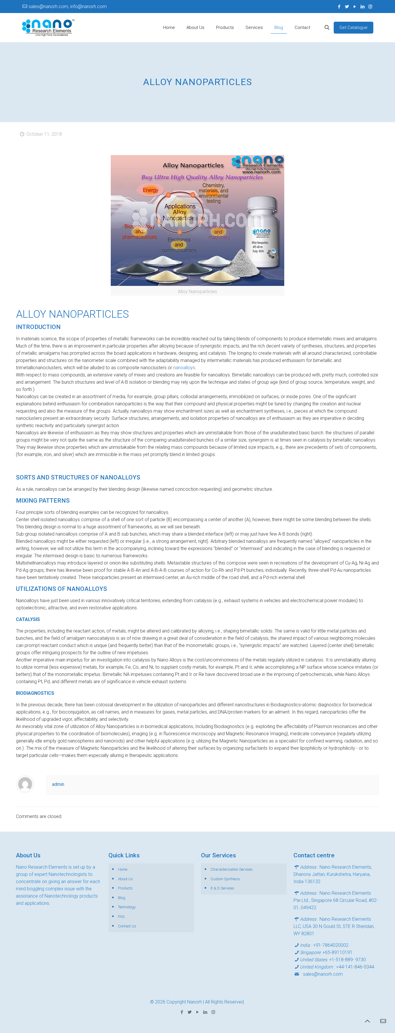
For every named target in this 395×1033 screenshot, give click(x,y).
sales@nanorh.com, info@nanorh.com (68, 6)
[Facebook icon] (339, 6)
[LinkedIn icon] (362, 6)
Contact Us (127, 926)
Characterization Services (232, 869)
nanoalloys (184, 367)
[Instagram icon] (370, 6)
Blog (121, 898)
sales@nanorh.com (323, 974)
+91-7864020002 (330, 945)
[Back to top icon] (367, 1021)
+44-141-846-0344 (355, 967)
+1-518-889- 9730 (347, 959)
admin (58, 784)
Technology (127, 907)
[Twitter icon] (347, 6)
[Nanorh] (48, 27)
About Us (125, 879)
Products (125, 888)
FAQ (121, 916)
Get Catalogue (353, 27)
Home (122, 869)
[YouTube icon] (355, 6)
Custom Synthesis (225, 879)
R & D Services (222, 888)
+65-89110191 (337, 952)
